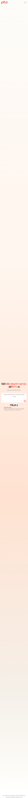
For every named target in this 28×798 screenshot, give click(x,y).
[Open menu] (25, 2)
